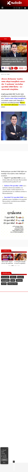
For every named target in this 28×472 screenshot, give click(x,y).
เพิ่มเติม (5, 456)
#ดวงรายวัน (5, 277)
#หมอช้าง (20, 277)
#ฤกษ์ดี (4, 284)
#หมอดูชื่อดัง (5, 280)
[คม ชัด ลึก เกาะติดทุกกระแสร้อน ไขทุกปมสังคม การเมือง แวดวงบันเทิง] (14, 3)
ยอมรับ (4, 459)
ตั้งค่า (4, 462)
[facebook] (14, 8)
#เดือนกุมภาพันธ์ (12, 284)
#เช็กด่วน (13, 277)
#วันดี (12, 280)
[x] (17, 8)
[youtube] (19, 8)
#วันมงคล (19, 280)
